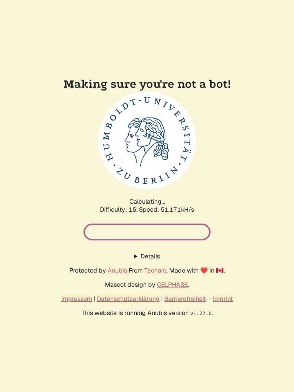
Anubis (117, 270)
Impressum (76, 299)
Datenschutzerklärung (128, 299)
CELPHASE (172, 285)
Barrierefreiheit (185, 299)
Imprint (223, 299)
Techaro (155, 270)
